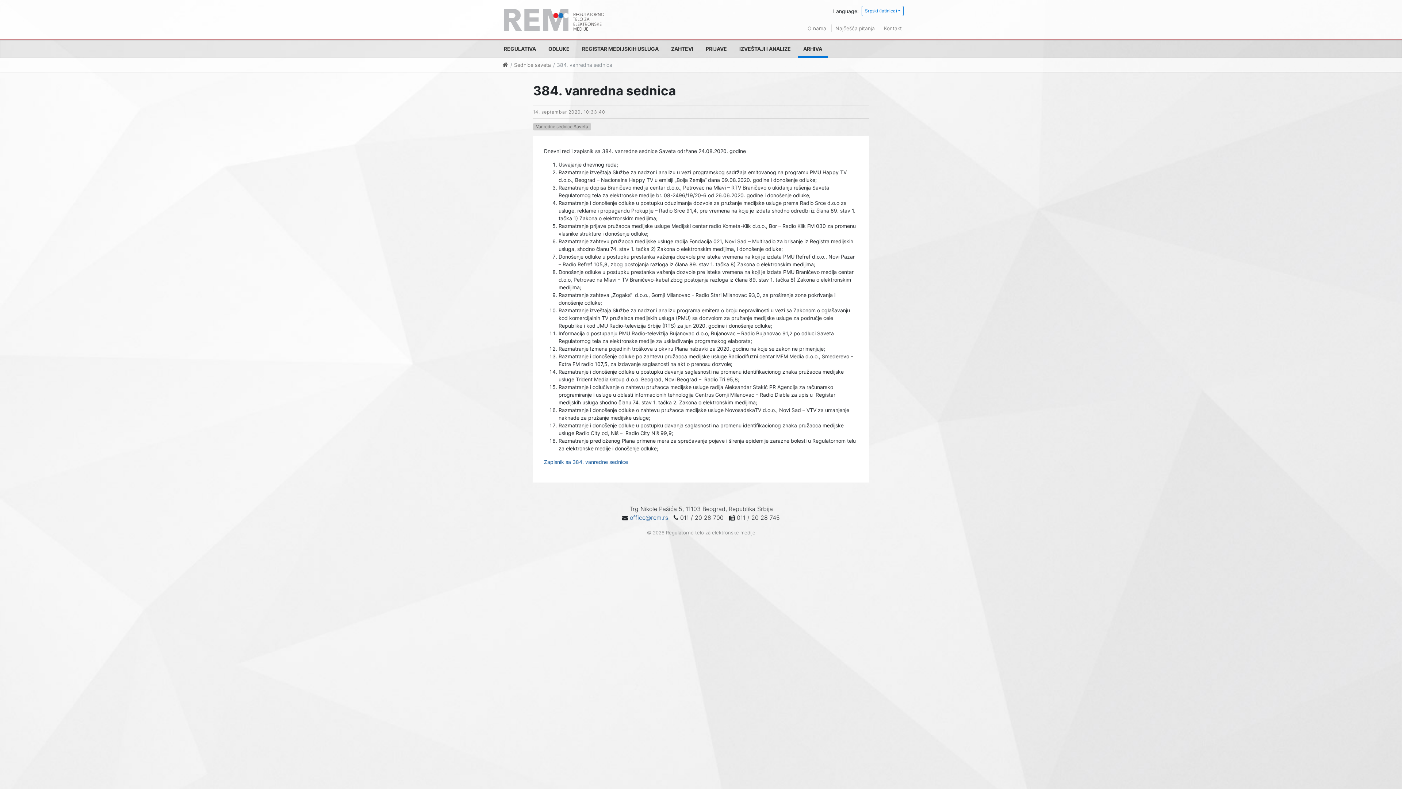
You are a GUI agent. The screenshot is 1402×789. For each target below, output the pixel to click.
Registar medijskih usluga (620, 49)
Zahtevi (682, 49)
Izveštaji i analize (765, 49)
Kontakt (893, 28)
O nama (817, 28)
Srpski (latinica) (881, 11)
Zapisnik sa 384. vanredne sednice (586, 462)
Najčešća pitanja (855, 28)
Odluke (559, 49)
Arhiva (812, 49)
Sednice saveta (532, 65)
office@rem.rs (649, 517)
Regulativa (520, 49)
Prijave (716, 49)
